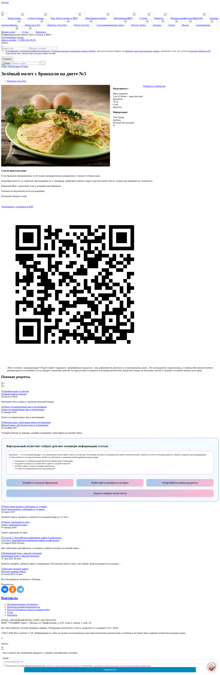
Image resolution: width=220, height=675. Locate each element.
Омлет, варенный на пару (14, 525)
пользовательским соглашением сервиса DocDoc (74, 51)
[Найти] (42, 63)
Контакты (9, 598)
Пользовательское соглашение (22, 604)
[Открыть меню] (2, 12)
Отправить (7, 59)
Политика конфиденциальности (23, 607)
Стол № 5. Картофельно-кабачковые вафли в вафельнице (30, 540)
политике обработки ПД (200, 51)
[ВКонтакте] (4, 589)
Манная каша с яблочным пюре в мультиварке (24, 425)
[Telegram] (20, 589)
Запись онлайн (8, 40)
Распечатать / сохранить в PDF (17, 206)
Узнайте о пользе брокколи (40, 482)
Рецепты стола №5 (16, 81)
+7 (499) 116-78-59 (26, 40)
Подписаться (110, 669)
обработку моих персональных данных (142, 51)
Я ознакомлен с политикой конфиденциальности (28, 51)
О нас (10, 612)
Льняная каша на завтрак (14, 394)
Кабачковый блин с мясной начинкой (20, 556)
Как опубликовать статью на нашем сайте (28, 609)
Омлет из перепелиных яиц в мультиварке (22, 409)
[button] (211, 666)
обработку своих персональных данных (63, 666)
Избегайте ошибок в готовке (110, 482)
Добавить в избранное (154, 86)
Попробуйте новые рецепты (180, 482)
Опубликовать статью (12, 37)
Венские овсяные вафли (13, 571)
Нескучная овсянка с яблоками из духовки (23, 509)
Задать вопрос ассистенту (110, 493)
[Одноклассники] (12, 589)
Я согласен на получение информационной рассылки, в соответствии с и (78, 666)
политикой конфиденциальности (107, 666)
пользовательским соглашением (137, 666)
